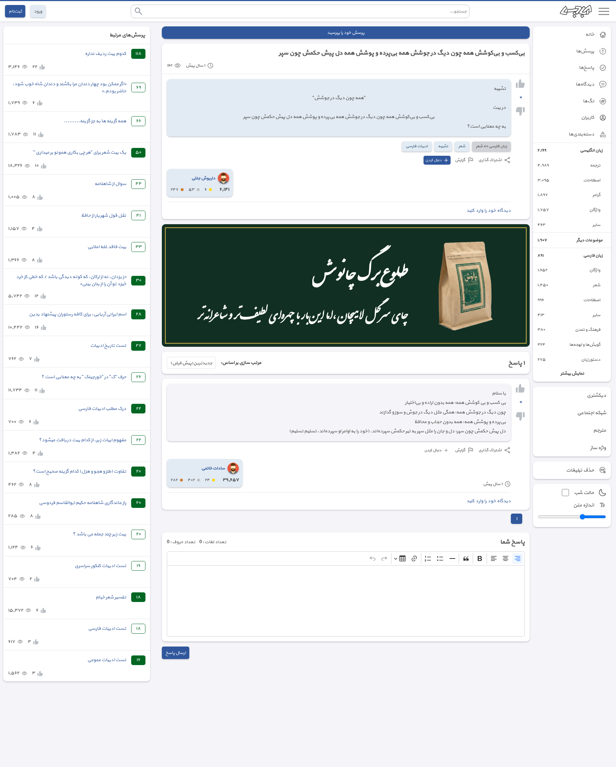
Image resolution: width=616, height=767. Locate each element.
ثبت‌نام (15, 11)
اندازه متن (583, 505)
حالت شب (584, 492)
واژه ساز (598, 448)
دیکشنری (596, 395)
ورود (38, 11)
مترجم (599, 430)
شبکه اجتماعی (591, 413)
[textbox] (346, 601)
